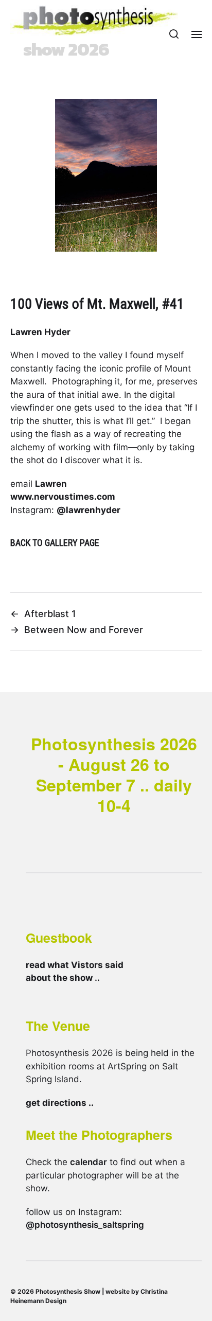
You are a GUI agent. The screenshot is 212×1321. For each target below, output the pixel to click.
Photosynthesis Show (68, 1291)
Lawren (51, 484)
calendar (88, 1162)
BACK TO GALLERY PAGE (54, 542)
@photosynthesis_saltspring (85, 1225)
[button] (174, 34)
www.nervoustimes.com (62, 496)
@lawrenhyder (88, 510)
